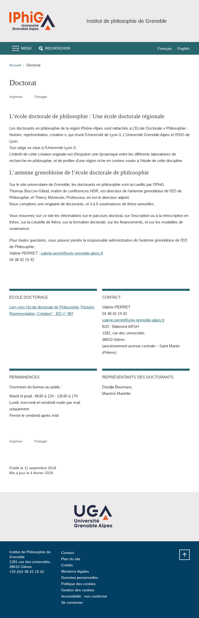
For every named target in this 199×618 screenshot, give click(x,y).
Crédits (67, 565)
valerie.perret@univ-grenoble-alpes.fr (72, 253)
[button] (54, 48)
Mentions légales (75, 571)
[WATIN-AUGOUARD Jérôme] (131, 387)
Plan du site (70, 559)
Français (165, 48)
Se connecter (72, 602)
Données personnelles (79, 577)
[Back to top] (184, 555)
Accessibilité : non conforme (84, 596)
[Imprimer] (28, 97)
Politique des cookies (78, 584)
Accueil (15, 65)
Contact (67, 553)
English (183, 48)
